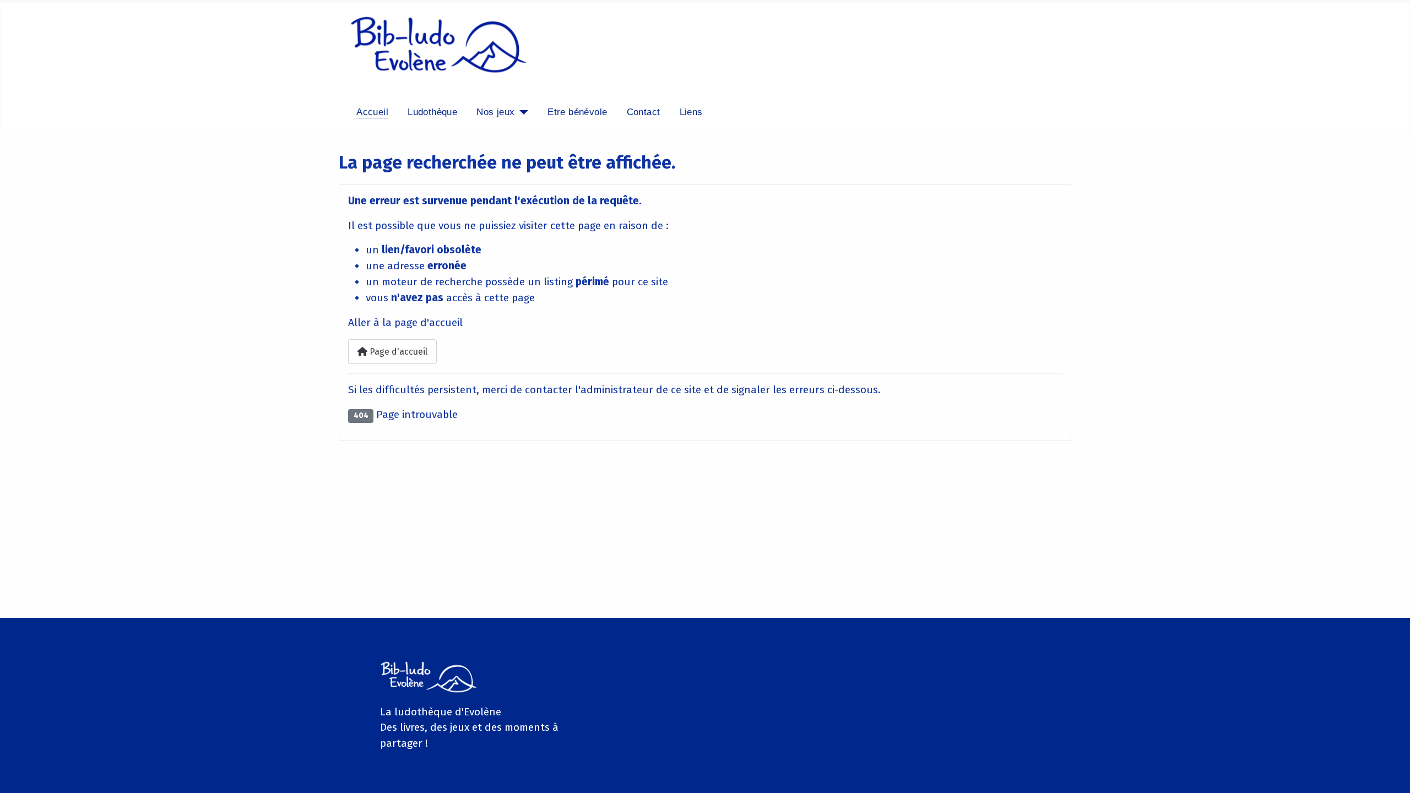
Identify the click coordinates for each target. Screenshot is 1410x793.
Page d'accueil (397, 351)
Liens (691, 112)
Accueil (372, 112)
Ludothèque (432, 112)
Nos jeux (495, 112)
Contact (643, 112)
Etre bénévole (577, 112)
